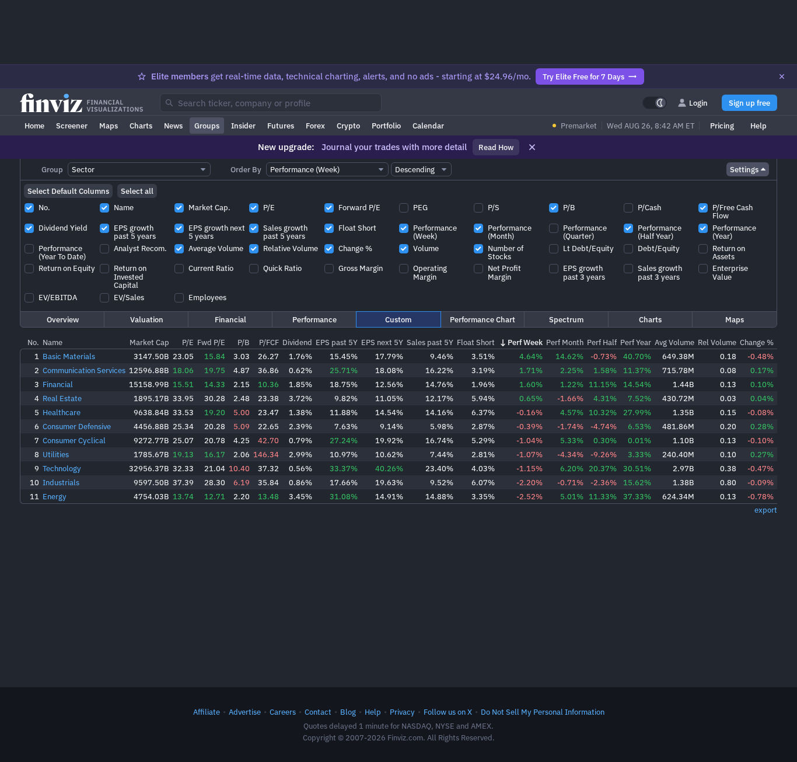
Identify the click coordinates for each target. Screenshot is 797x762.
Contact (318, 711)
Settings (744, 169)
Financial (230, 319)
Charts (141, 125)
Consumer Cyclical (74, 440)
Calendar (428, 125)
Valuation (146, 319)
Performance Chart (482, 319)
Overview (63, 319)
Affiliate (206, 711)
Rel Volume (717, 342)
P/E (188, 342)
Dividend (297, 342)
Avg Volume (674, 342)
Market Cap (149, 342)
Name (52, 342)
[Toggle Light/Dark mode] (654, 102)
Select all (137, 191)
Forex (315, 125)
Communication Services (84, 370)
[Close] (782, 76)
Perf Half (602, 342)
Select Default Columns (68, 191)
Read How (495, 147)
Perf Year (635, 342)
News (173, 125)
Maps (108, 125)
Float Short (476, 342)
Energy (55, 496)
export (765, 509)
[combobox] (271, 102)
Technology (62, 468)
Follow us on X (448, 711)
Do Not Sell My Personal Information (542, 711)
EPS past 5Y (337, 342)
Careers (283, 711)
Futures (280, 125)
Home (34, 125)
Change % (757, 342)
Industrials (61, 482)
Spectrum (566, 319)
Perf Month (564, 342)
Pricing (722, 125)
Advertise (245, 711)
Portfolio (386, 125)
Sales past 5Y (430, 342)
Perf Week (525, 342)
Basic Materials (69, 356)
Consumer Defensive (77, 426)
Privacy (402, 711)
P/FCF (269, 342)
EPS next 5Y (382, 342)
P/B (243, 342)
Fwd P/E (211, 342)
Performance (314, 319)
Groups (206, 125)
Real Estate (62, 398)
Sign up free (749, 102)
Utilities (56, 454)
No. (33, 342)
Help (758, 125)
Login (698, 102)
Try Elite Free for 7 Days (583, 76)
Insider (243, 125)
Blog (348, 711)
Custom (398, 319)
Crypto (348, 125)
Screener (72, 125)
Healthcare (62, 412)
